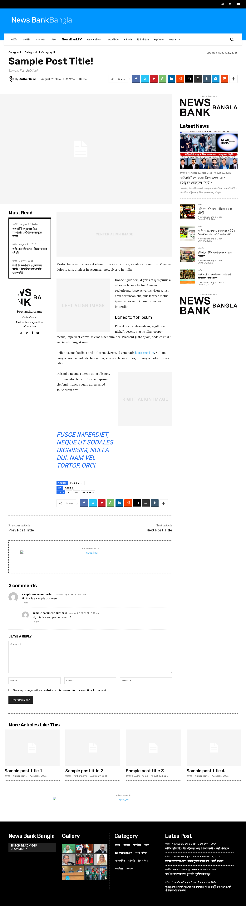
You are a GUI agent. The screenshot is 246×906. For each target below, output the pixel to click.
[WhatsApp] (162, 79)
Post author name (29, 311)
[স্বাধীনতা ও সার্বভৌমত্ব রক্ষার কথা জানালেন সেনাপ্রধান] (187, 276)
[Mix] (224, 79)
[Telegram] (215, 79)
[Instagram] (222, 4)
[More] (233, 79)
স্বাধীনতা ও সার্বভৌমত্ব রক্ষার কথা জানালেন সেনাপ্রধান (214, 276)
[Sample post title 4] (214, 747)
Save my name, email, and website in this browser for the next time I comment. (60, 690)
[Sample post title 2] (92, 747)
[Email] (189, 79)
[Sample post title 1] (32, 747)
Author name (20, 776)
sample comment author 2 (50, 613)
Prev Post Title (21, 530)
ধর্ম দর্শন (201, 248)
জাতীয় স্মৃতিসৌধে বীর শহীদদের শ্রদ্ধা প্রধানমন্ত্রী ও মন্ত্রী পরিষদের (197, 848)
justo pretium (144, 353)
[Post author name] (29, 297)
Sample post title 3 (145, 770)
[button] (232, 39)
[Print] (198, 79)
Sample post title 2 (84, 770)
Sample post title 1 (23, 770)
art (69, 492)
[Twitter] (230, 4)
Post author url (29, 317)
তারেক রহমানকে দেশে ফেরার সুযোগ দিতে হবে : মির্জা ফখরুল (194, 861)
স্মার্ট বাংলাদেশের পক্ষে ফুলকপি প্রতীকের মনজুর (187, 874)
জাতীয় (14, 244)
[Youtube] (238, 4)
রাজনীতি (15, 224)
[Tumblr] (207, 79)
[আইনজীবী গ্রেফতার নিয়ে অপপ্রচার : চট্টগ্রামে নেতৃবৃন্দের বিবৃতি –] (209, 150)
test (77, 492)
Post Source (76, 483)
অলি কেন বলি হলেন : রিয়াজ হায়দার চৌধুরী (29, 250)
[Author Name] (11, 79)
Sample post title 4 (206, 770)
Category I (14, 52)
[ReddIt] (180, 79)
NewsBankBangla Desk (200, 173)
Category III (48, 52)
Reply (25, 602)
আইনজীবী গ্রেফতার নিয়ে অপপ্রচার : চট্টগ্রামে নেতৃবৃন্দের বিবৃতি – (27, 232)
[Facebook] (214, 4)
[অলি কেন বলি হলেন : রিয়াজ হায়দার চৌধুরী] (187, 211)
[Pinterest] (154, 79)
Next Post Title (159, 530)
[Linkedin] (171, 79)
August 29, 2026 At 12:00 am (71, 595)
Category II (31, 52)
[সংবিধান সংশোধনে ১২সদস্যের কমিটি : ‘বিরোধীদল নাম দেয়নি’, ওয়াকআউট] (187, 233)
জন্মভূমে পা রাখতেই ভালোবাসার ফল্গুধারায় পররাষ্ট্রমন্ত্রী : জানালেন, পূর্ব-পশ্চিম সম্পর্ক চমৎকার (198, 888)
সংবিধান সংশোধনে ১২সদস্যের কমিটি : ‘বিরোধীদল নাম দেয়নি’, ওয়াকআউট (27, 269)
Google (69, 487)
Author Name (27, 79)
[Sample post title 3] (153, 747)
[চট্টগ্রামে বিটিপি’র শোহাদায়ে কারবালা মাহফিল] (187, 254)
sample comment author (38, 594)
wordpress (88, 492)
